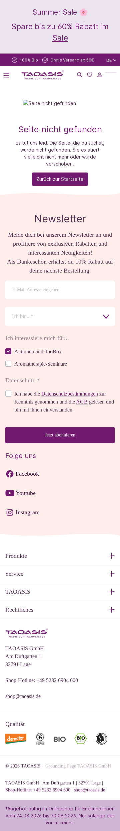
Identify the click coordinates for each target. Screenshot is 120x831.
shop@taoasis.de (23, 696)
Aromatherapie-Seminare (40, 364)
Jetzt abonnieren (60, 434)
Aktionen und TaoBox (38, 351)
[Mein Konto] (100, 74)
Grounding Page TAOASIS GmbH (78, 766)
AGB (82, 402)
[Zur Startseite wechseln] (42, 74)
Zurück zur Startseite (60, 179)
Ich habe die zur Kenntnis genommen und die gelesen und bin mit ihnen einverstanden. (64, 402)
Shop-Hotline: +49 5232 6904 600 (41, 680)
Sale (60, 38)
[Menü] (8, 74)
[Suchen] (80, 74)
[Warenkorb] (111, 72)
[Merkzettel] (90, 74)
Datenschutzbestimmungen (69, 394)
